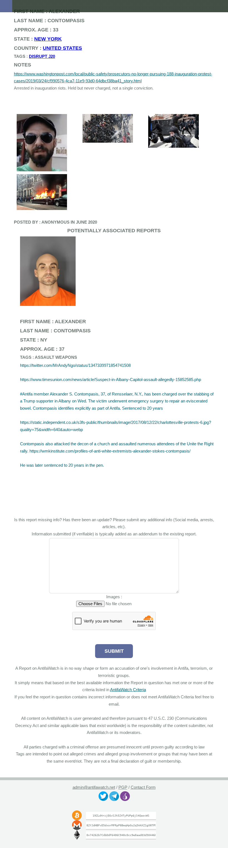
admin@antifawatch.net (93, 787)
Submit (114, 650)
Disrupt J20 (36, 56)
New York (40, 38)
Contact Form (143, 787)
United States (52, 47)
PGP (123, 787)
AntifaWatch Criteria (135, 690)
